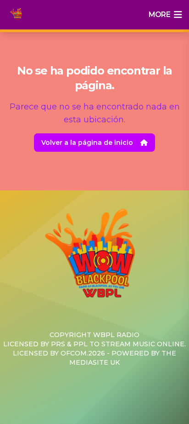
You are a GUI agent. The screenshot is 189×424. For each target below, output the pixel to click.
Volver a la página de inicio (87, 142)
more (159, 14)
